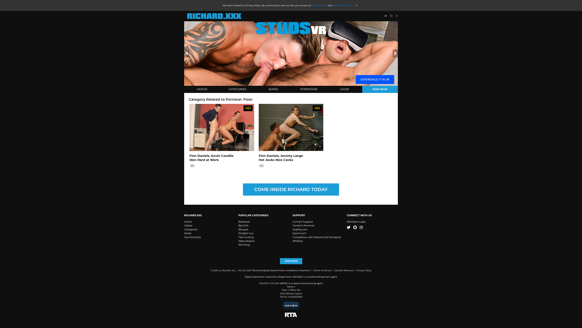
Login (344, 89)
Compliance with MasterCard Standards (317, 237)
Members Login (356, 221)
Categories (237, 89)
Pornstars (308, 89)
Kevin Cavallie (222, 156)
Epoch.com (299, 233)
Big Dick (243, 225)
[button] (186, 53)
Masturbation (246, 241)
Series (273, 89)
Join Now (380, 89)
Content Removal (303, 225)
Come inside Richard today (291, 189)
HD (192, 165)
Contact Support (303, 221)
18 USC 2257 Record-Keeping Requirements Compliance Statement (274, 270)
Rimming (244, 244)
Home (188, 221)
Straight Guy (246, 233)
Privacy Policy (319, 5)
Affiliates (298, 241)
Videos (202, 89)
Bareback (244, 221)
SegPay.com (300, 229)
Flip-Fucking (246, 237)
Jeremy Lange (291, 156)
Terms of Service (342, 5)
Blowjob (243, 229)
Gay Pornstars (192, 237)
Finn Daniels (199, 156)
